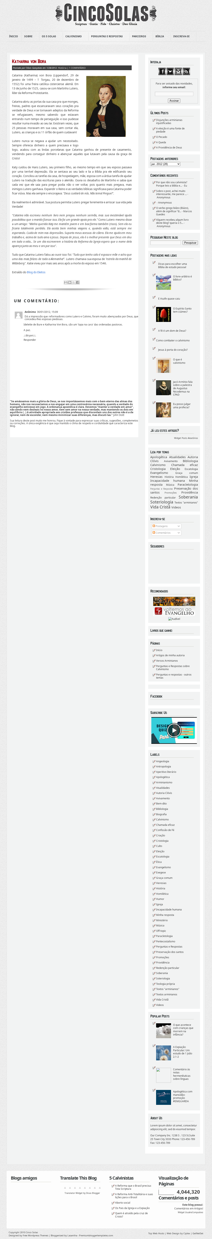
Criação (160, 835)
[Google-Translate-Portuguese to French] (69, 1189)
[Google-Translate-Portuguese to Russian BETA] (94, 1189)
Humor (160, 899)
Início (159, 650)
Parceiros (138, 36)
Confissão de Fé (165, 830)
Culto (159, 846)
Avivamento (171, 461)
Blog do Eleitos (36, 272)
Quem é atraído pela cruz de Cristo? (131, 1214)
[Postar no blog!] (70, 282)
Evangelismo (159, 473)
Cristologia (158, 469)
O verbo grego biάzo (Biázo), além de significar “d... (172, 209)
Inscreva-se (180, 36)
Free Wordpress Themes (35, 1235)
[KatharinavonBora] (72, 61)
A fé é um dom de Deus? (172, 330)
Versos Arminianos (167, 660)
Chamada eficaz (184, 465)
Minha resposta (165, 915)
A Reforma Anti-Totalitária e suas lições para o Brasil (134, 1195)
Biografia (161, 814)
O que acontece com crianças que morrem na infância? (183, 1029)
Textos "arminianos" (186, 502)
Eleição (175, 469)
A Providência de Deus (169, 147)
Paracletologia (188, 484)
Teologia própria (165, 984)
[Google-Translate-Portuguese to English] (89, 1189)
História (169, 477)
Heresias (156, 477)
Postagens (161, 526)
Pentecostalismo (165, 941)
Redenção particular (163, 497)
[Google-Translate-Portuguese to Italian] (79, 1189)
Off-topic (161, 931)
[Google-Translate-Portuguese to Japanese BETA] (84, 1189)
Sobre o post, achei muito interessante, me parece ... (171, 192)
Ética (159, 862)
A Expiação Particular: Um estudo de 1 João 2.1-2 (182, 1051)
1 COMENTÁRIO (77, 67)
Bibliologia (190, 461)
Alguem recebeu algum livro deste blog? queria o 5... (172, 221)
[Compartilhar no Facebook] (78, 282)
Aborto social (122, 1202)
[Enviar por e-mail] (66, 282)
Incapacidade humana (167, 481)
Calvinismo (72, 36)
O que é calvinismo (179, 361)
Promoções (171, 492)
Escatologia (191, 469)
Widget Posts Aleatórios (186, 438)
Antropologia (163, 766)
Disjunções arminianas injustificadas (169, 121)
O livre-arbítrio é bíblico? (182, 278)
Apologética (158, 457)
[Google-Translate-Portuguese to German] (74, 1189)
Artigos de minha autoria (170, 655)
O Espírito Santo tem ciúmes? (182, 310)
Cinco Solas (32, 1232)
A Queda (161, 142)
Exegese (161, 872)
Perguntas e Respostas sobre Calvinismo (173, 667)
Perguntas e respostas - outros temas (174, 676)
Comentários (163, 533)
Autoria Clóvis (164, 793)
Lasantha (72, 1235)
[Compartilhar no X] (74, 282)
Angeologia (162, 761)
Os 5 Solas (47, 36)
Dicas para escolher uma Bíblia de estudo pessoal (172, 265)
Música (170, 484)
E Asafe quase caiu (169, 298)
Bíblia (158, 36)
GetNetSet (198, 1233)
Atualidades (177, 457)
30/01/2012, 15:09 (47, 312)
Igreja (194, 477)
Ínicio (13, 36)
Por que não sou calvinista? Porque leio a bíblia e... (171, 184)
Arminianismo (164, 782)
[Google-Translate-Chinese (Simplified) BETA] (65, 1189)
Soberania (188, 497)
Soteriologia (161, 502)
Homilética (181, 477)
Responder (30, 340)
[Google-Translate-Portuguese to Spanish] (99, 1189)
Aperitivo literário (166, 772)
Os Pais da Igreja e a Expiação (132, 1208)
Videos (176, 507)
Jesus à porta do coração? (173, 350)
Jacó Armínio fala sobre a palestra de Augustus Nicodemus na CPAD (183, 388)
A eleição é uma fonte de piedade (170, 130)
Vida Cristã (160, 507)
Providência (189, 492)
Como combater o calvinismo (173, 340)
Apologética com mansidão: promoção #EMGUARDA (182, 1096)
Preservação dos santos (170, 952)
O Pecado (161, 137)
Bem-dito (161, 803)
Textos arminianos (166, 994)
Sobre (27, 36)
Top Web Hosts (156, 1233)
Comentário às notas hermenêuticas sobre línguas (181, 1074)
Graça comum (186, 473)
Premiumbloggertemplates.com (96, 1235)
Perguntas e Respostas (106, 36)
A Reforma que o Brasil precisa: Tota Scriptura (133, 1187)
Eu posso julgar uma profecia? (182, 405)
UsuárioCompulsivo (194, 1212)
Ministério (162, 920)
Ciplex (186, 1233)
